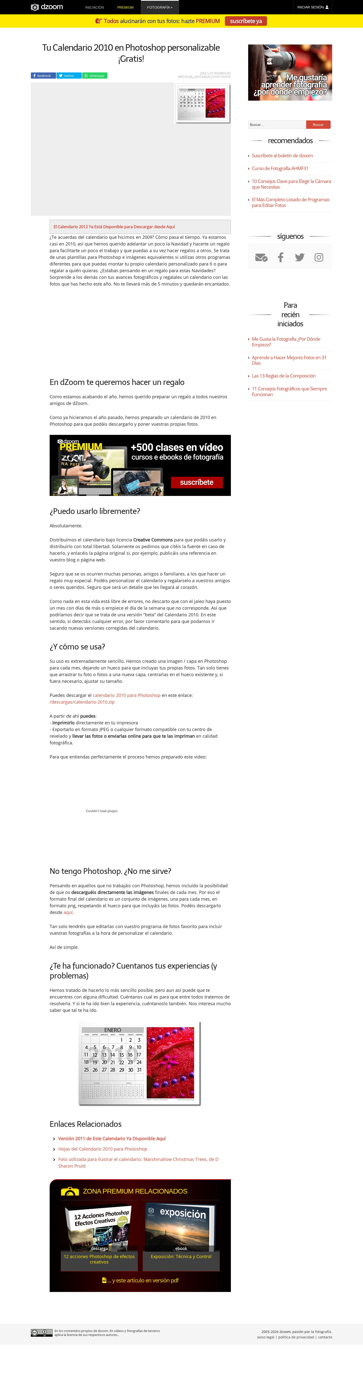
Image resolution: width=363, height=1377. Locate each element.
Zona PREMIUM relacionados (135, 1191)
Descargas (202, 77)
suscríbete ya (246, 20)
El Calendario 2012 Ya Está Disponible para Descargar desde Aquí (114, 226)
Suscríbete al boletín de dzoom (282, 155)
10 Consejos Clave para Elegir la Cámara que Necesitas (291, 184)
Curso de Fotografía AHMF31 (280, 168)
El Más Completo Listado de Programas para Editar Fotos (290, 202)
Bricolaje (185, 77)
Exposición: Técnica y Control (181, 1256)
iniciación (94, 7)
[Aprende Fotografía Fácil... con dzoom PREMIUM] (140, 465)
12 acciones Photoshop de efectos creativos (99, 1259)
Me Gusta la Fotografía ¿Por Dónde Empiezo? (286, 342)
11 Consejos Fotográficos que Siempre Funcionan (289, 391)
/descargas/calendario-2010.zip (82, 702)
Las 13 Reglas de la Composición (284, 376)
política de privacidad (296, 1337)
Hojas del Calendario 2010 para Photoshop (102, 1149)
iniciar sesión (310, 7)
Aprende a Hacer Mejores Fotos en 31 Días (289, 360)
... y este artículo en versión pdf (142, 1280)
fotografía (158, 7)
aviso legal (265, 1337)
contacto (325, 1337)
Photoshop (222, 77)
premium (125, 7)
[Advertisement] (98, 330)
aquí (68, 912)
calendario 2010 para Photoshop (127, 695)
